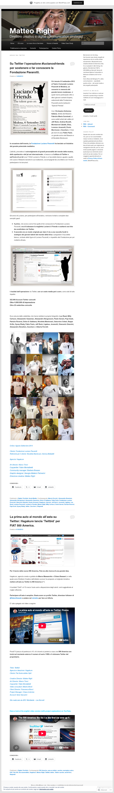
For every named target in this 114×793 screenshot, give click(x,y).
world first (68, 772)
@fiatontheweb (16, 598)
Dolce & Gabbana (45, 500)
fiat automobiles (24, 772)
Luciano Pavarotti (19, 504)
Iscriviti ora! (88, 110)
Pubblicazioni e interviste (18, 48)
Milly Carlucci (50, 504)
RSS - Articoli (88, 124)
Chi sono (20, 43)
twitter (28, 506)
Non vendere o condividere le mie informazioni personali (65, 785)
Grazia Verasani (33, 502)
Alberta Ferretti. (53, 498)
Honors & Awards (52, 43)
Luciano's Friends (31, 504)
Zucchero (33, 506)
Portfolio (25, 498)
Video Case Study (67, 43)
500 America (43, 770)
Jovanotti (61, 502)
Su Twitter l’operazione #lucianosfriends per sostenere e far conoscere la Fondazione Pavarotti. (37, 67)
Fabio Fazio (55, 500)
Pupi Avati (13, 506)
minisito (35, 598)
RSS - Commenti (89, 126)
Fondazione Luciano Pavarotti (42, 143)
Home (12, 43)
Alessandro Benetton (65, 498)
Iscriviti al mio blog (91, 90)
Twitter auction (59, 772)
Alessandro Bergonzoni (17, 500)
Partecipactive (43, 48)
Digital (20, 498)
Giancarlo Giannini (22, 502)
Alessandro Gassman (32, 500)
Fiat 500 (15, 772)
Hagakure (42, 502)
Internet (48, 502)
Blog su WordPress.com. (39, 785)
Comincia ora (78, 3)
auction (60, 770)
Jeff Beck (55, 502)
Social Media (33, 498)
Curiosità (33, 48)
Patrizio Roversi (69, 504)
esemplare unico (68, 770)
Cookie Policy (56, 48)
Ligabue (67, 502)
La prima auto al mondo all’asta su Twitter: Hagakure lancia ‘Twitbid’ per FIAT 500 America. (35, 521)
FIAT (11, 772)
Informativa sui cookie (46, 789)
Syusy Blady (21, 506)
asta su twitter (52, 770)
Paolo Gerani (59, 504)
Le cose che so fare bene (35, 43)
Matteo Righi (41, 504)
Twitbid (47, 772)
